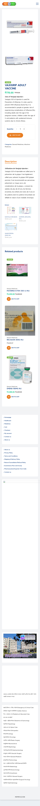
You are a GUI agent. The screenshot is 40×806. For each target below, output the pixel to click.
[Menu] (37, 4)
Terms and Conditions (11, 456)
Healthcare (7, 420)
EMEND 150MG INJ (14, 389)
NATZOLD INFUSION (11, 217)
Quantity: (10, 129)
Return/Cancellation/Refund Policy (15, 462)
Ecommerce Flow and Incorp (13, 466)
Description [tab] (11, 161)
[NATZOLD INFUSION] (11, 210)
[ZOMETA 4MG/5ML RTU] (25, 210)
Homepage (7, 417)
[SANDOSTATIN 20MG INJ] (11, 226)
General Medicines (17, 144)
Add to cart (16, 135)
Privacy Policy (8, 453)
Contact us (7, 436)
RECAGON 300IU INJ (15, 340)
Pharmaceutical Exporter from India (15, 469)
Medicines (7, 424)
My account (8, 433)
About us (7, 440)
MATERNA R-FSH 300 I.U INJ (18, 291)
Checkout (7, 430)
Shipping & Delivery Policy (12, 459)
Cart (5, 427)
